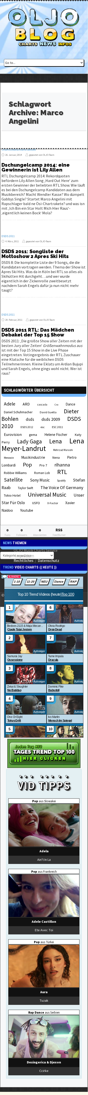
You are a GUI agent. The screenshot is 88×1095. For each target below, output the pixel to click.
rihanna (62, 465)
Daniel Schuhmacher (18, 412)
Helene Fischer (55, 434)
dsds (30, 419)
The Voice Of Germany (61, 487)
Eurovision (13, 434)
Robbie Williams (15, 473)
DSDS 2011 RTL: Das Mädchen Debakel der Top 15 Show (37, 332)
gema (33, 435)
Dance (70, 404)
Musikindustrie (33, 457)
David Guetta (48, 412)
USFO (36, 503)
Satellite (13, 479)
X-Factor (52, 503)
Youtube (26, 510)
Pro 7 (43, 465)
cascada (42, 404)
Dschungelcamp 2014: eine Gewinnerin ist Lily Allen (35, 167)
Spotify (61, 480)
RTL (62, 472)
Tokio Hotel (12, 495)
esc (42, 427)
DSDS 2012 (26, 427)
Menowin (9, 457)
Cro (56, 404)
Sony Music (40, 480)
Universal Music (47, 494)
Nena (56, 458)
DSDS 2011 (8, 236)
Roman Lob (42, 473)
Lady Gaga (29, 441)
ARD (26, 404)
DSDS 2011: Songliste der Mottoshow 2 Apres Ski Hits (35, 254)
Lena (55, 441)
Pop (27, 464)
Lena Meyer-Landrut (42, 444)
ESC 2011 (57, 427)
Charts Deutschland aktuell (18, 149)
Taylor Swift (25, 488)
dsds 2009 (50, 419)
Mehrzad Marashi (63, 450)
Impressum (24, 555)
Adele (9, 404)
